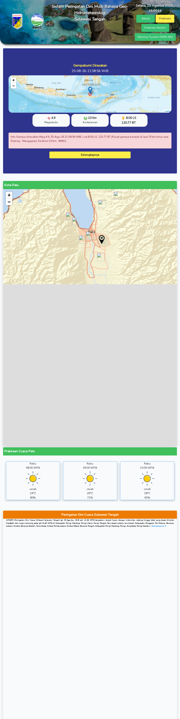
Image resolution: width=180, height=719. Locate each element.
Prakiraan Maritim (155, 27)
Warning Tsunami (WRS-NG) (155, 37)
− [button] (13, 85)
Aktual (146, 18)
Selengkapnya (90, 155)
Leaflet (167, 111)
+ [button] (13, 80)
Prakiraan (165, 18)
